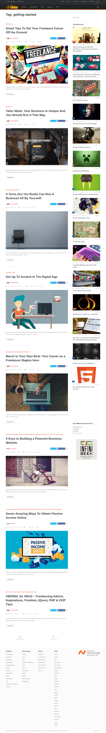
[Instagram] (20, 1)
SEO (7, 681)
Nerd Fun (57, 711)
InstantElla (75, 431)
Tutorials (56, 434)
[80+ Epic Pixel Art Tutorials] (86, 88)
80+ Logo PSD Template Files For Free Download (83, 388)
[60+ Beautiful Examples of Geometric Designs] (86, 182)
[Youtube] (11, 1)
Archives (68, 1)
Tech (42, 7)
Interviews (41, 662)
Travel (56, 725)
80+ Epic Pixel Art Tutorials (80, 100)
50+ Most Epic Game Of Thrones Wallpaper (85, 123)
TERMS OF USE (66, 730)
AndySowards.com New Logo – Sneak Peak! (85, 314)
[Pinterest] (18, 1)
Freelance (9, 24)
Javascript (25, 670)
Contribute (84, 1)
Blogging (9, 509)
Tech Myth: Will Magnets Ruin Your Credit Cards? (84, 266)
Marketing (9, 678)
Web (13, 272)
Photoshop (41, 668)
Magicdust (12, 448)
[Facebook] (7, 1)
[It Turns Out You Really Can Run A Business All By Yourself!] (37, 230)
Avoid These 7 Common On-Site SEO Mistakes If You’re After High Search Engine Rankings (86, 339)
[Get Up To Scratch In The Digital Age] (37, 309)
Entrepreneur (17, 352)
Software (57, 716)
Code (23, 660)
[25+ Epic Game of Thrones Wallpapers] (86, 351)
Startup (8, 687)
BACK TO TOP (97, 730)
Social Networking (11, 684)
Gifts (55, 689)
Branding (9, 434)
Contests (41, 654)
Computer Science (27, 662)
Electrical (57, 665)
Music (56, 708)
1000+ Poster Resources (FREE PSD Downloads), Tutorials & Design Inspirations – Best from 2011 (86, 49)
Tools (56, 722)
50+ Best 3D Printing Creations (81, 147)
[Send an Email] (14, 1)
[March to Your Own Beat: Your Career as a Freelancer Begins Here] (37, 392)
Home (55, 697)
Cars (55, 660)
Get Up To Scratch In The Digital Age (31, 276)
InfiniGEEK (76, 429)
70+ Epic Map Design (79, 241)
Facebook (62, 38)
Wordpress (58, 509)
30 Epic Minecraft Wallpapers (81, 171)
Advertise (92, 1)
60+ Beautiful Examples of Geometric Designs (86, 194)
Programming (26, 678)
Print (39, 670)
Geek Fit (56, 687)
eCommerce (9, 662)
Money (56, 703)
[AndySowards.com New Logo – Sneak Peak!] (86, 302)
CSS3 (23, 665)
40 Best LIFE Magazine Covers (81, 218)
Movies (56, 706)
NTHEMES (12, 523)
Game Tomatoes (77, 427)
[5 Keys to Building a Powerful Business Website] (37, 471)
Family (56, 670)
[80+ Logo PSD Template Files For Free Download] (86, 375)
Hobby (56, 695)
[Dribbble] (23, 1)
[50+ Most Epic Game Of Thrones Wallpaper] (86, 112)
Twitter (54, 38)
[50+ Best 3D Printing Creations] (86, 135)
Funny (56, 678)
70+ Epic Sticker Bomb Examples (82, 290)
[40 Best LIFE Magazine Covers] (86, 206)
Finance (8, 670)
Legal (7, 676)
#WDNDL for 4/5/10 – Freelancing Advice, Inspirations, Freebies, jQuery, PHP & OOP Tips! (36, 600)
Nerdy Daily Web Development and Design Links (21, 592)
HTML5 (23, 668)
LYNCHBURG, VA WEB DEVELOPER (23, 730)
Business (49, 7)
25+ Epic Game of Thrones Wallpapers (83, 363)
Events (8, 668)
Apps (23, 657)
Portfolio (76, 1)
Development (33, 7)
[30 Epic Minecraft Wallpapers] (86, 159)
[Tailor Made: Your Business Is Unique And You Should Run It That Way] (37, 147)
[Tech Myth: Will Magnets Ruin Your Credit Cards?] (86, 253)
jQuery (24, 673)
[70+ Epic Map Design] (86, 230)
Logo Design (42, 665)
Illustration (42, 657)
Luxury (56, 700)
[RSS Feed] (16, 1)
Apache (24, 654)
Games (56, 681)
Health (56, 692)
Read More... (10, 94)
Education (57, 662)
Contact (97, 3)
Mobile (24, 676)
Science (56, 714)
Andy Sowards (13, 38)
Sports (56, 719)
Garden (56, 684)
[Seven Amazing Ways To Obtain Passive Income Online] (37, 549)
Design (24, 7)
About (62, 1)
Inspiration (45, 434)
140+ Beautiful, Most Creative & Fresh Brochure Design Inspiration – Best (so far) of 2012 (86, 75)
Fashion (56, 673)
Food (55, 676)
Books (56, 657)
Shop (98, 1)
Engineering (58, 668)
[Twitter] (9, 1)
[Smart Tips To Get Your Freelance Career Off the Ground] (37, 64)
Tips (57, 7)
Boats (56, 654)
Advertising (9, 654)
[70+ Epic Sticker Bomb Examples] (86, 279)
